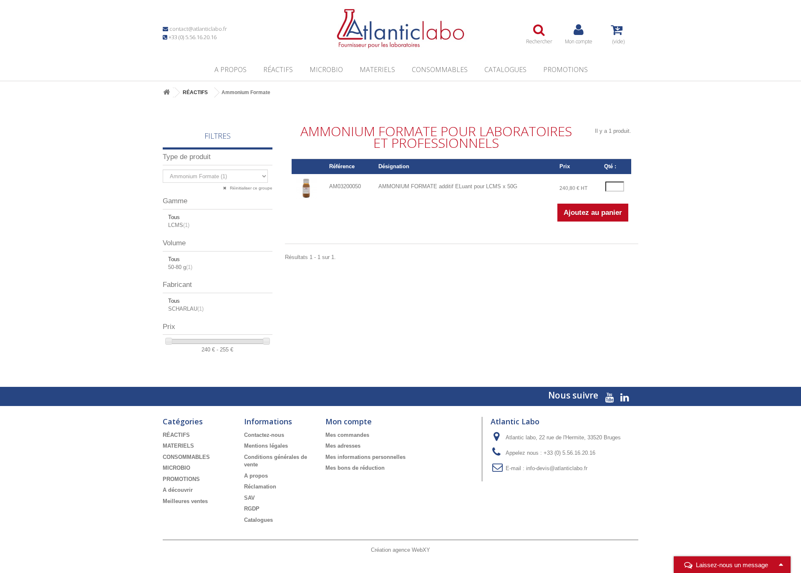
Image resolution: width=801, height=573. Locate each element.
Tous (174, 217)
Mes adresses (342, 446)
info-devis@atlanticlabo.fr (556, 468)
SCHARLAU (186, 309)
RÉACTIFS (278, 69)
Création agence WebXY (400, 550)
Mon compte (348, 421)
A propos (230, 69)
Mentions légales (266, 446)
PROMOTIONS (565, 69)
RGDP (251, 509)
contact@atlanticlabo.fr (198, 28)
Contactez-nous (264, 435)
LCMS (178, 225)
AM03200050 (345, 186)
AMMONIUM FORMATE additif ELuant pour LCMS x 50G (447, 186)
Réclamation (260, 486)
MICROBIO (326, 69)
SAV (249, 498)
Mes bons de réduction (355, 468)
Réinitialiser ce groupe (250, 188)
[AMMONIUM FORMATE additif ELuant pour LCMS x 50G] (306, 188)
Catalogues (505, 69)
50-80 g (180, 267)
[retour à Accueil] (166, 92)
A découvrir (178, 490)
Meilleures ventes (185, 501)
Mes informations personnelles (365, 457)
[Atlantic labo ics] (400, 28)
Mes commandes (347, 435)
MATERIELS (377, 69)
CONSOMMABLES (440, 69)
